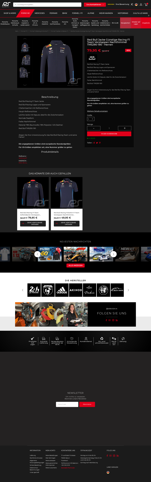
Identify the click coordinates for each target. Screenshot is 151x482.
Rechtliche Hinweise (36, 458)
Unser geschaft (34, 472)
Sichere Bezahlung (35, 465)
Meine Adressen (50, 460)
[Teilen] (94, 143)
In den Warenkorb (109, 134)
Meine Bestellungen (52, 455)
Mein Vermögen (50, 458)
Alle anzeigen (75, 265)
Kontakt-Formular (68, 468)
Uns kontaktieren (93, 5)
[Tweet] (97, 143)
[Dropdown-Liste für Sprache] (136, 4)
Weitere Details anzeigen (97, 111)
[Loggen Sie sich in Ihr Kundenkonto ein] (141, 4)
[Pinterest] (99, 143)
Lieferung (33, 455)
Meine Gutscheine (51, 468)
